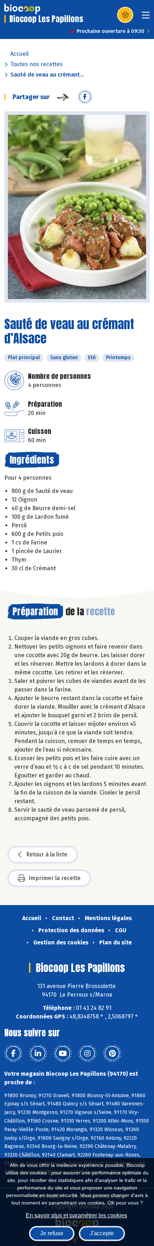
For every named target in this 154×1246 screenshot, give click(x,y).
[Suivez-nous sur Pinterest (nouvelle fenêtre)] (112, 1053)
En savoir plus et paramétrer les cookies (76, 1215)
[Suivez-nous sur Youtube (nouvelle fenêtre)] (63, 1053)
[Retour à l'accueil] (22, 9)
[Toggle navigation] (146, 17)
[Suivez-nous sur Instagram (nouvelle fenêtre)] (87, 1053)
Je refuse (51, 1233)
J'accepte (102, 1233)
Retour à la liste (46, 854)
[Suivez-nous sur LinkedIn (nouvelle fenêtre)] (38, 1053)
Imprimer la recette (55, 878)
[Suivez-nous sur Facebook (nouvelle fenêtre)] (13, 1053)
